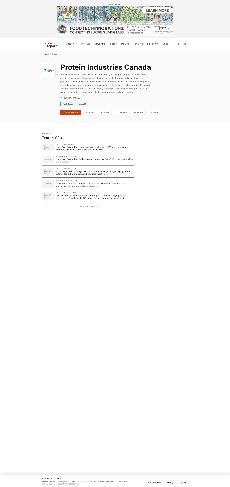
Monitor (126, 44)
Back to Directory (52, 54)
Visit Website (72, 112)
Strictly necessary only (176, 483)
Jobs (165, 44)
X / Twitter (104, 112)
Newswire (100, 44)
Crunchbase (121, 112)
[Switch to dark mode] (179, 44)
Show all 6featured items (88, 206)
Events (139, 44)
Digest (113, 44)
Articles (85, 44)
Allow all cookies (154, 483)
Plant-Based (68, 104)
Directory (153, 44)
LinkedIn (89, 112)
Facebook (138, 112)
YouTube (154, 112)
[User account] (185, 44)
